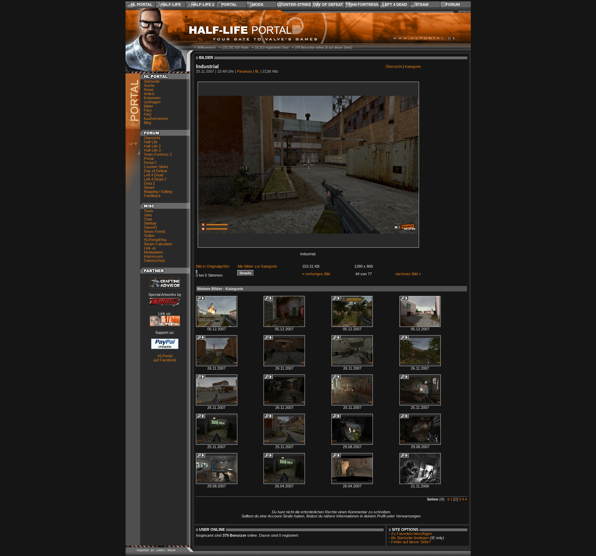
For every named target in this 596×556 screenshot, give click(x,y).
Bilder (148, 106)
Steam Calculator (158, 244)
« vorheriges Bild (316, 274)
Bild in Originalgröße (212, 266)
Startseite (152, 81)
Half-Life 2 (202, 4)
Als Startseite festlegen (410, 538)
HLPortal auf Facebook (165, 358)
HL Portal (141, 4)
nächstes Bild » (408, 274)
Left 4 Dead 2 (155, 179)
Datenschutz (154, 260)
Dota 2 (149, 183)
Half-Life (171, 4)
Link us (150, 248)
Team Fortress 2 (158, 154)
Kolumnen (152, 98)
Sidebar (150, 223)
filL (257, 71)
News (148, 89)
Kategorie (413, 66)
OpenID (150, 227)
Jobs (148, 215)
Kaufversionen (156, 118)
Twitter (149, 236)
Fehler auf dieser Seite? (411, 542)
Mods (257, 4)
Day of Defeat (328, 4)
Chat (148, 219)
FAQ (147, 114)
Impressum (153, 256)
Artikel (149, 94)
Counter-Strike (294, 4)
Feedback (152, 196)
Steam (421, 4)
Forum (453, 4)
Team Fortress (362, 4)
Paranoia (244, 71)
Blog (147, 123)
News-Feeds (155, 231)
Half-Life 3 (152, 150)
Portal (229, 4)
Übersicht (152, 138)
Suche (149, 85)
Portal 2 (150, 163)
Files (148, 110)
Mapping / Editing (158, 191)
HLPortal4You (155, 240)
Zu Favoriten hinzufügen (411, 534)
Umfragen (152, 102)
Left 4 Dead (395, 4)
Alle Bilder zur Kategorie (257, 266)
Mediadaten (153, 252)
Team (148, 211)
